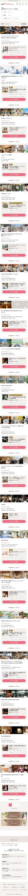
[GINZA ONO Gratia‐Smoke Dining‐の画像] (14, 693)
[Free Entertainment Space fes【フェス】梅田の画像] (14, 769)
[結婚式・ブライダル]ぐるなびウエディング (9, 843)
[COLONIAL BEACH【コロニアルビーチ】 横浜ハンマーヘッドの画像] (14, 228)
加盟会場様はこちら (15, 887)
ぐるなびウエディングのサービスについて (10, 889)
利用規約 (9, 884)
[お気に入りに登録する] (25, 34)
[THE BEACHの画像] (14, 534)
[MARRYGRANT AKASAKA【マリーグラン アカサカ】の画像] (14, 70)
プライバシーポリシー (21, 884)
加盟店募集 (22, 887)
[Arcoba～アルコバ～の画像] (14, 112)
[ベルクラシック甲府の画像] (14, 149)
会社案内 (4, 884)
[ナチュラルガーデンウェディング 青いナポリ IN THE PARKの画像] (14, 420)
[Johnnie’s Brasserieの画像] (14, 379)
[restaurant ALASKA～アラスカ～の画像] (14, 268)
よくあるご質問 (23, 889)
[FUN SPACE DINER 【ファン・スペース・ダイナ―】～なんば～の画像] (14, 575)
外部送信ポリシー (6, 887)
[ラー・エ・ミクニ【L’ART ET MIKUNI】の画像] (14, 343)
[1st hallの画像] (14, 498)
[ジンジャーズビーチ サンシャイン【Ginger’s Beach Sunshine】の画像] (14, 30)
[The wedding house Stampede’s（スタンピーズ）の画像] (14, 305)
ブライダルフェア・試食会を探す (7, 845)
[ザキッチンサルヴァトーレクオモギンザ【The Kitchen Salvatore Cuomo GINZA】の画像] (14, 655)
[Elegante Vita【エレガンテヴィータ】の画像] (14, 615)
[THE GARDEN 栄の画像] (14, 730)
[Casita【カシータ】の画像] (14, 187)
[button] (14, 52)
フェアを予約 (15, 57)
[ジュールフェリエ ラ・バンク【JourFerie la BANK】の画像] (14, 460)
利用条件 (13, 884)
